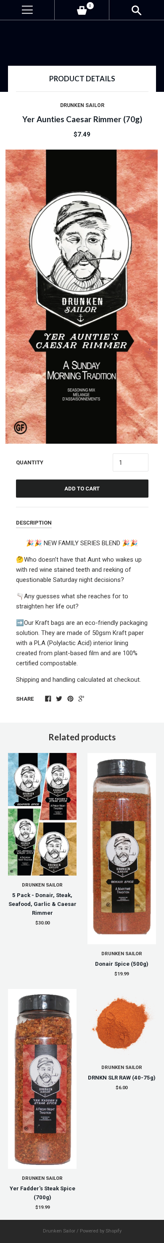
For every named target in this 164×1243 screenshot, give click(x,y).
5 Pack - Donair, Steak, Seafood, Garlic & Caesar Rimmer (42, 904)
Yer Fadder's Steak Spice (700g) (42, 1192)
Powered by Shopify (101, 1231)
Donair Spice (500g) (121, 964)
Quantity (29, 462)
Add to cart (82, 488)
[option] (81, 297)
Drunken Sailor (82, 105)
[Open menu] (27, 10)
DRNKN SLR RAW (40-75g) (122, 1077)
